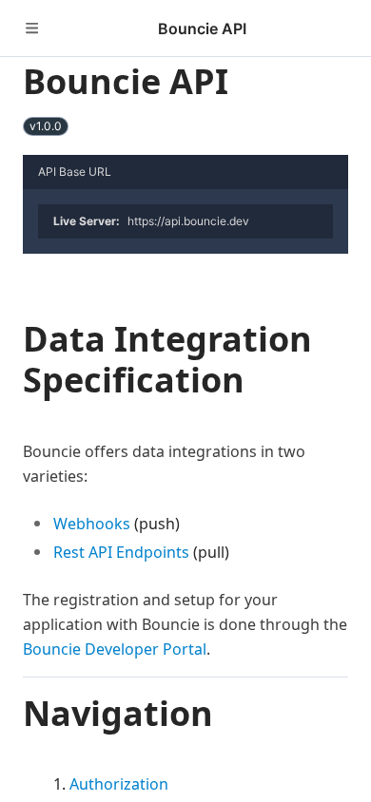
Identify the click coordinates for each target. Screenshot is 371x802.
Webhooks (91, 523)
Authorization (118, 783)
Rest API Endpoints (121, 552)
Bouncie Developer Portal (114, 649)
